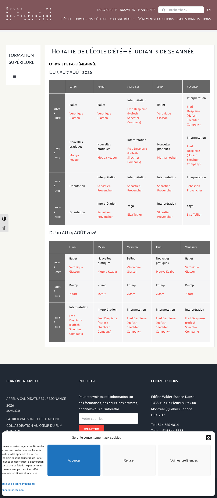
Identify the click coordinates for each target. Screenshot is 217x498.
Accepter (74, 460)
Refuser (129, 460)
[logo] (28, 7)
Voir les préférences (184, 460)
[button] (208, 437)
